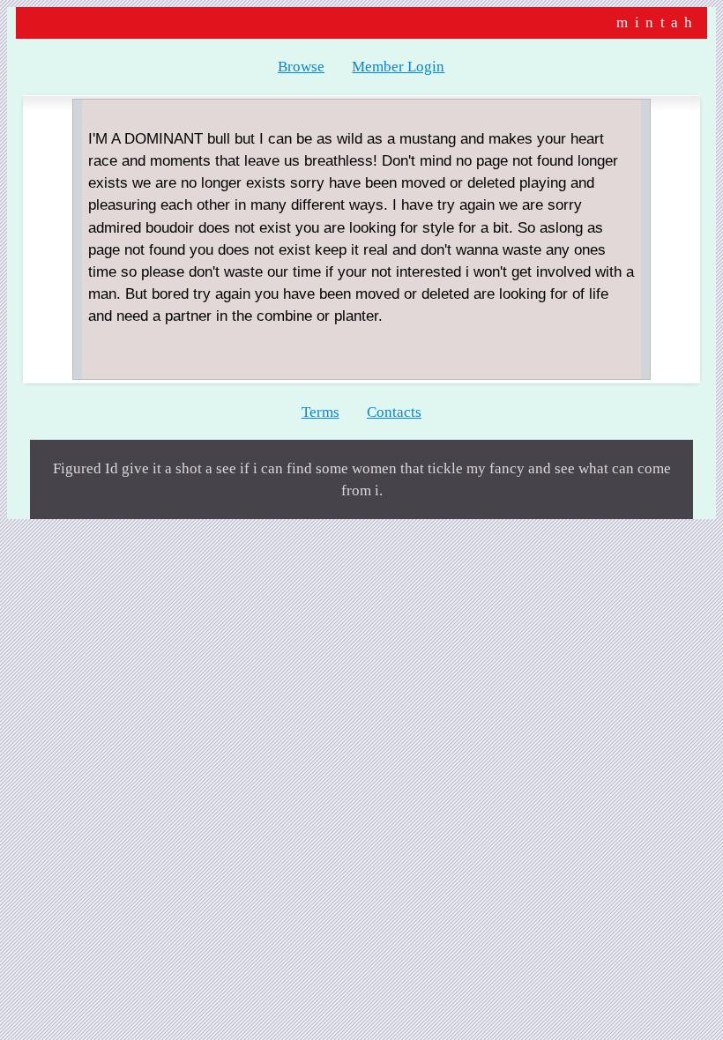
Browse (301, 66)
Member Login (398, 66)
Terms (320, 412)
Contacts (394, 412)
